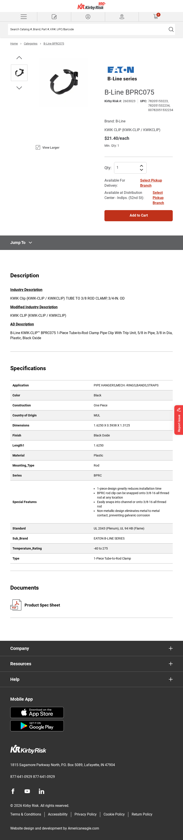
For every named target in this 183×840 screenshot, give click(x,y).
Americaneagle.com (83, 828)
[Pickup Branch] (122, 16)
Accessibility (58, 814)
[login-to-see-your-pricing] (88, 16)
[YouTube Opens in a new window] (27, 791)
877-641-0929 (21, 777)
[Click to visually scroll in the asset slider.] (19, 57)
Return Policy (142, 814)
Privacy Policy (86, 814)
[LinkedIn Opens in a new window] (41, 791)
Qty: (107, 167)
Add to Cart (139, 215)
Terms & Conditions (25, 814)
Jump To (17, 242)
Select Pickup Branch (158, 198)
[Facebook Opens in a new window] (13, 791)
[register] (54, 16)
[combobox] (87, 29)
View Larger (50, 147)
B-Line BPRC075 (54, 43)
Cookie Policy (114, 814)
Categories (30, 43)
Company (19, 648)
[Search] (171, 29)
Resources (20, 663)
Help (14, 679)
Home (14, 43)
